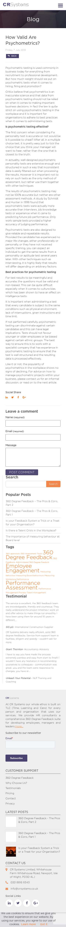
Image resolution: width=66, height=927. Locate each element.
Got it (43, 924)
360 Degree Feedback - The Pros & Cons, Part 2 (39, 820)
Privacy (10, 803)
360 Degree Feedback (29, 555)
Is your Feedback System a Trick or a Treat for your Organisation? (39, 850)
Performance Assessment (23, 585)
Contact (11, 798)
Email (15, 431)
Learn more (28, 924)
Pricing (10, 793)
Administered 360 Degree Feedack (32, 562)
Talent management (36, 592)
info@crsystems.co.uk (24, 888)
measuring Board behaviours (30, 575)
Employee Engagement (23, 568)
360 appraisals (13, 553)
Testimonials (13, 788)
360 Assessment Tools (31, 553)
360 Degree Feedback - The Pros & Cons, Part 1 (39, 835)
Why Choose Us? (16, 782)
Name (15, 417)
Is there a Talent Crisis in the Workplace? (31, 530)
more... (19, 726)
